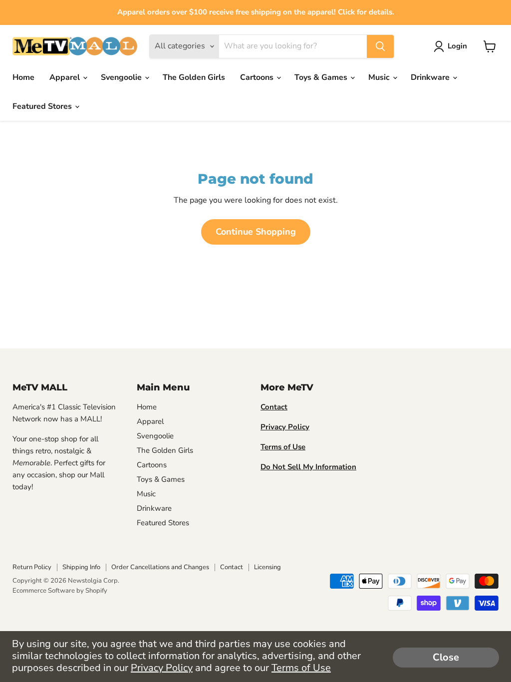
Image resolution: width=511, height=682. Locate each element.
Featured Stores (43, 106)
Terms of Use (301, 668)
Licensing (267, 567)
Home (23, 77)
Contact (231, 567)
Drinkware (431, 77)
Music (380, 77)
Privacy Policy (162, 668)
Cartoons (257, 77)
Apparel (65, 77)
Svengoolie (122, 77)
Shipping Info (81, 567)
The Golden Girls (194, 77)
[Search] (380, 46)
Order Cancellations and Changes (160, 567)
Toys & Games (321, 77)
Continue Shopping (256, 232)
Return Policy (31, 567)
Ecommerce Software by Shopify (59, 590)
